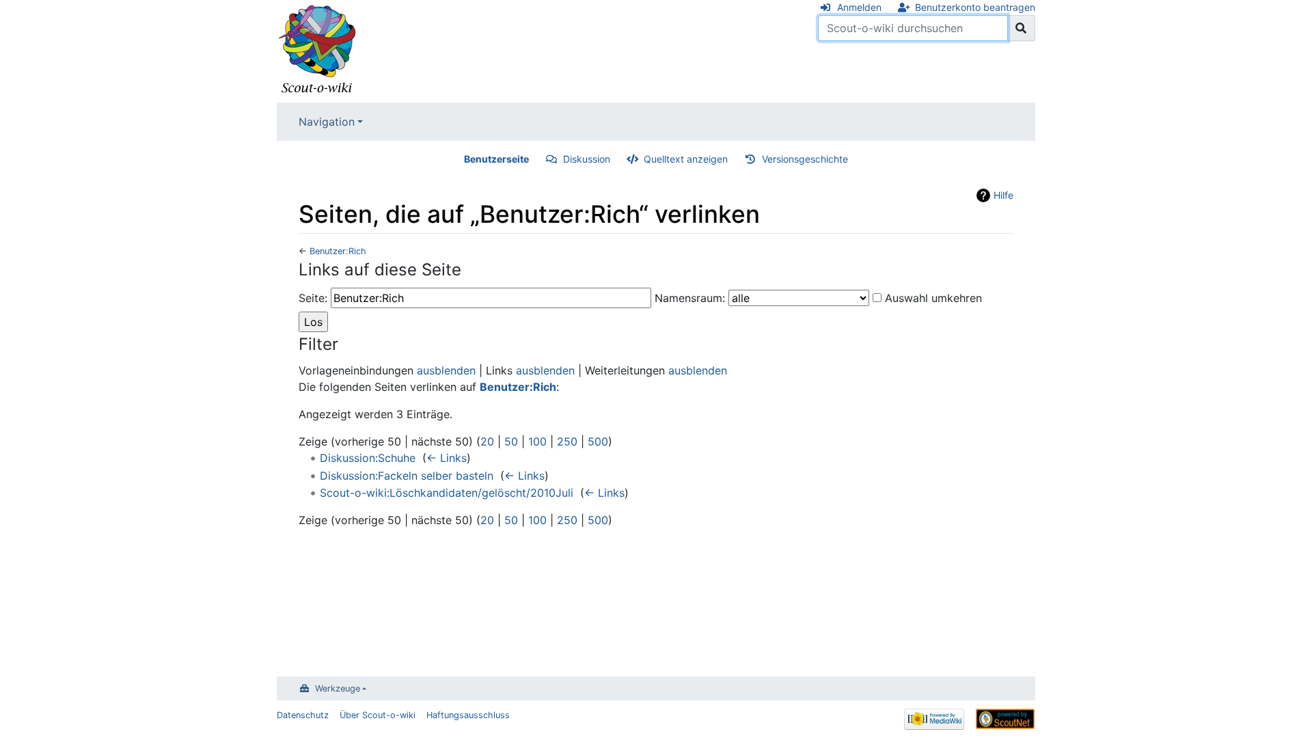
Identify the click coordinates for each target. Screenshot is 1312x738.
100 (537, 441)
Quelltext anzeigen (686, 159)
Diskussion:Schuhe (367, 458)
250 (567, 441)
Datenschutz (303, 715)
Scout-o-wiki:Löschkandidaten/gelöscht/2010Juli (446, 493)
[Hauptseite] (318, 50)
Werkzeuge (337, 688)
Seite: (313, 298)
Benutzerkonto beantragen (975, 7)
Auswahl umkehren (933, 298)
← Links (446, 458)
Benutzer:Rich (338, 251)
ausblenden (446, 370)
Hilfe (1003, 195)
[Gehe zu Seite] (1021, 28)
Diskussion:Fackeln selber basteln (406, 475)
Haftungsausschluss (468, 715)
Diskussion (586, 159)
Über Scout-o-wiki (377, 715)
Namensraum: (690, 298)
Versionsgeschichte (805, 159)
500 (598, 441)
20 (487, 441)
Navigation (327, 121)
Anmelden (859, 7)
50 (511, 441)
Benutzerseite (496, 159)
